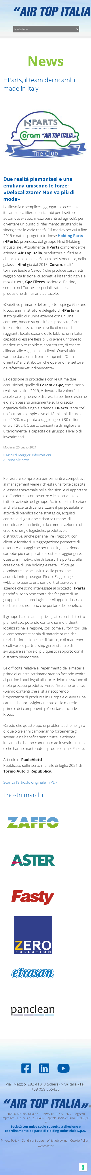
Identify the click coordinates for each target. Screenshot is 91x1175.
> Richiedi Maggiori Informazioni (27, 455)
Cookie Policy (79, 1140)
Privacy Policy (10, 1140)
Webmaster (45, 1146)
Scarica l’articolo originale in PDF (30, 782)
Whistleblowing (57, 1140)
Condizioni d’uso (33, 1140)
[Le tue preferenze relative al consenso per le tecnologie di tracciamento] (83, 1167)
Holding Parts (70, 235)
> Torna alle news (16, 460)
